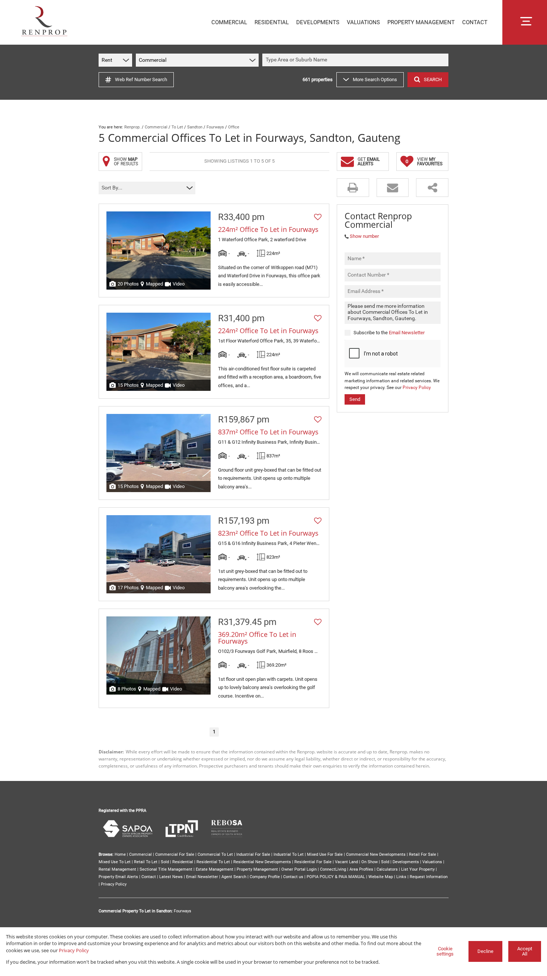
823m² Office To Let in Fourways (268, 533)
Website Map (380, 876)
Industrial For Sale (253, 854)
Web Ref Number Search (141, 79)
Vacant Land (346, 861)
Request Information (429, 876)
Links (401, 876)
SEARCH (433, 79)
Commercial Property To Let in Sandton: (136, 911)
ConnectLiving (333, 869)
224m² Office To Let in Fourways (268, 229)
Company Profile (265, 876)
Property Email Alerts (118, 876)
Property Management (257, 869)
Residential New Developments (262, 861)
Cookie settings (445, 951)
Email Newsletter (407, 332)
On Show (369, 861)
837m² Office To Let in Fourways (268, 431)
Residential (182, 861)
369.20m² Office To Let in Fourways (257, 637)
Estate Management (214, 869)
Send (354, 399)
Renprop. (132, 127)
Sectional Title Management (166, 869)
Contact (148, 876)
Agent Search (233, 876)
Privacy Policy (417, 387)
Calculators (387, 869)
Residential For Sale (313, 861)
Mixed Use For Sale (325, 854)
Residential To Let (213, 861)
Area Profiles (361, 869)
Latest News (171, 876)
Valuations (432, 861)
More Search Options (375, 79)
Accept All (524, 951)
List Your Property (418, 869)
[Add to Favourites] (318, 217)
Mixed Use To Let (115, 861)
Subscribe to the (389, 332)
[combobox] (356, 60)
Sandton (194, 127)
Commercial (156, 127)
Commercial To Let (215, 854)
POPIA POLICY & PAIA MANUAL (336, 876)
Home (120, 854)
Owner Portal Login (299, 869)
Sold (165, 861)
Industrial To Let (289, 854)
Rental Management (117, 869)
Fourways (215, 127)
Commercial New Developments (376, 854)
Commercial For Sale (174, 854)
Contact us (293, 876)
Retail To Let (145, 861)
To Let (177, 127)
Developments (406, 861)
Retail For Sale (422, 854)
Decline (485, 951)
